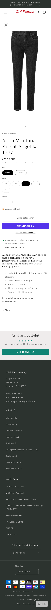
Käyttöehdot (11, 456)
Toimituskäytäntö (32, 600)
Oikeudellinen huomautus (26, 604)
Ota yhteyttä (11, 418)
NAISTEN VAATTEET (15, 487)
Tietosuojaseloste (14, 431)
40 (26, 184)
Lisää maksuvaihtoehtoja (26, 233)
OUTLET (9, 528)
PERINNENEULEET (14, 516)
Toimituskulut (16, 163)
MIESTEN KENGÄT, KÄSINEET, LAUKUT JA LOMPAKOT (24, 507)
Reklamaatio (11, 443)
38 (17, 184)
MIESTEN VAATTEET (15, 493)
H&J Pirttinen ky (25, 592)
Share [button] (7, 310)
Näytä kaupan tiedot (14, 247)
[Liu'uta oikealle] (32, 127)
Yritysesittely (11, 424)
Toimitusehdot (12, 437)
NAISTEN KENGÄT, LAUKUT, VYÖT (21, 499)
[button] (6, 12)
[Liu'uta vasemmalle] (19, 127)
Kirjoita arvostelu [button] (25, 352)
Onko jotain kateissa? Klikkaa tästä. (22, 450)
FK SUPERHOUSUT (14, 522)
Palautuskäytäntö (14, 462)
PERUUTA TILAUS (14, 469)
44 (7, 191)
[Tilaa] (38, 553)
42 (35, 184)
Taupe (21, 173)
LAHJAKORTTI (12, 535)
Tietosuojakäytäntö (39, 595)
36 (7, 184)
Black (7, 173)
